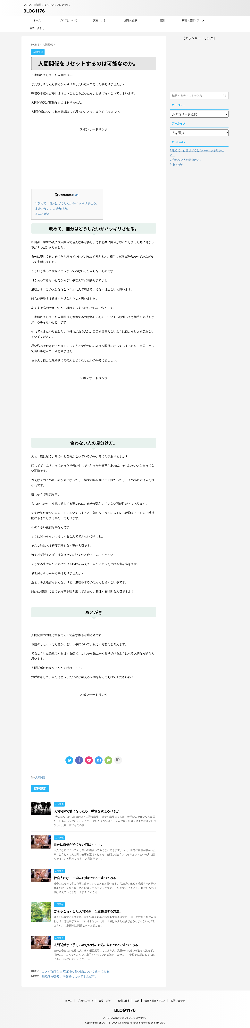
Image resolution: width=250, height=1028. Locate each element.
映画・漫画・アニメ (193, 20)
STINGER (159, 1022)
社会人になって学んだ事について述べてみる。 (86, 878)
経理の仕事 (130, 20)
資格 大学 (100, 20)
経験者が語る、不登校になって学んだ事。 (70, 976)
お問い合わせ (37, 28)
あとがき (42, 214)
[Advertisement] (93, 156)
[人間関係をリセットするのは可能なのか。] (99, 760)
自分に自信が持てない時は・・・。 (79, 844)
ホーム (37, 20)
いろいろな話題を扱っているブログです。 (125, 1017)
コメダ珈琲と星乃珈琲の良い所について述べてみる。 (77, 971)
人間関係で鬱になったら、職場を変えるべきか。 (88, 811)
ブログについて (68, 20)
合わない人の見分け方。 (52, 208)
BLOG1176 (34, 10)
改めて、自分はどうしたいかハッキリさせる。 (67, 203)
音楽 (162, 20)
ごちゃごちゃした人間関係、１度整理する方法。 (88, 911)
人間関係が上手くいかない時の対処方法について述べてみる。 (97, 945)
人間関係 (40, 777)
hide (75, 194)
